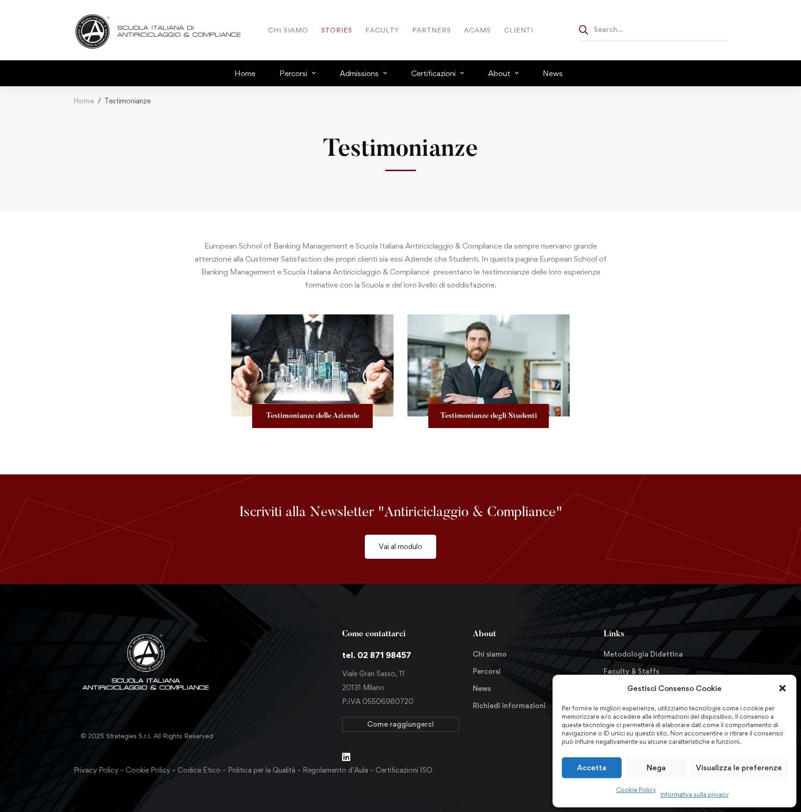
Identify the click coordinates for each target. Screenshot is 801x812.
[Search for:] (653, 29)
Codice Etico (199, 770)
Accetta (591, 767)
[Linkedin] (346, 757)
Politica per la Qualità (261, 770)
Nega (656, 767)
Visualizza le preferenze (739, 767)
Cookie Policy (636, 789)
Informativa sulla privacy (695, 794)
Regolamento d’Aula (335, 770)
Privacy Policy (96, 770)
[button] (782, 688)
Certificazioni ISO (403, 770)
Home (84, 100)
